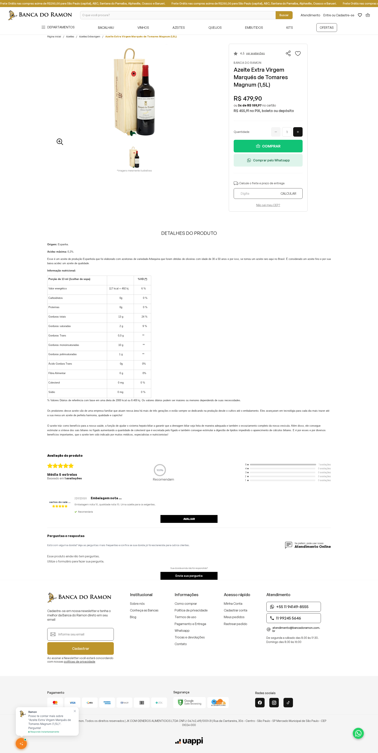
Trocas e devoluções (190, 637)
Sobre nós (137, 603)
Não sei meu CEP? (268, 205)
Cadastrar (80, 648)
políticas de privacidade (79, 661)
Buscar (284, 15)
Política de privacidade (191, 610)
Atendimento (310, 15)
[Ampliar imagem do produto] (60, 142)
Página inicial (54, 36)
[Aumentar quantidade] (298, 132)
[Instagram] (274, 702)
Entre (327, 15)
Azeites (70, 36)
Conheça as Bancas (144, 610)
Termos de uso (185, 617)
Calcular (288, 193)
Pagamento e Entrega (190, 624)
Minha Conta (233, 603)
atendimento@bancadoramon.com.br (296, 629)
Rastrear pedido (235, 624)
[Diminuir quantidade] (276, 132)
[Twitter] (288, 702)
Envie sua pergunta (189, 575)
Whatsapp (182, 630)
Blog (133, 617)
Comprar (271, 146)
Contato (181, 644)
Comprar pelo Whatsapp (271, 160)
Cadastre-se (345, 15)
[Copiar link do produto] (288, 53)
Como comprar (186, 603)
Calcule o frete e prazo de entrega (261, 183)
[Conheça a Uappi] (189, 741)
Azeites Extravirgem (89, 36)
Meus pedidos (234, 617)
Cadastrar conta (235, 610)
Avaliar (189, 519)
